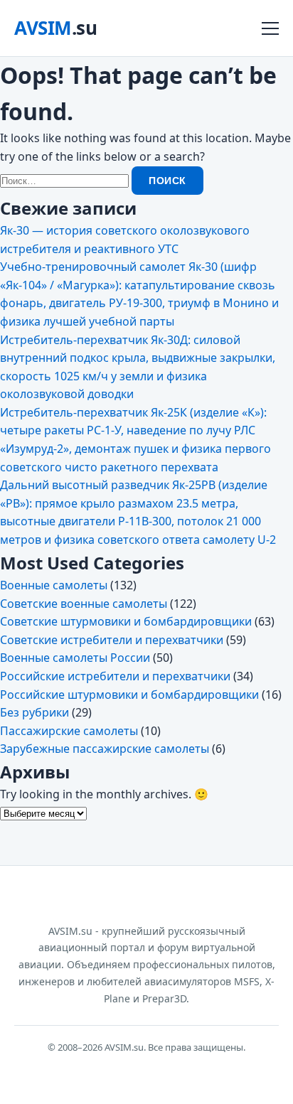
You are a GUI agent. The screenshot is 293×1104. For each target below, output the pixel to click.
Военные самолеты (53, 585)
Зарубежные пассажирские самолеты (104, 748)
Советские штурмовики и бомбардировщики (126, 621)
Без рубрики (34, 712)
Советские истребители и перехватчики (111, 640)
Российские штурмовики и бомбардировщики (129, 694)
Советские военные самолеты (83, 603)
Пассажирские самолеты (69, 731)
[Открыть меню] (270, 28)
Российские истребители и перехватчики (115, 676)
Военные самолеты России (75, 657)
